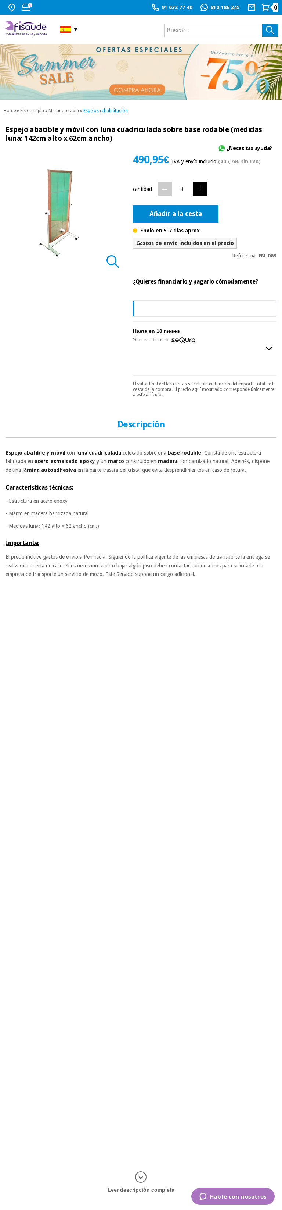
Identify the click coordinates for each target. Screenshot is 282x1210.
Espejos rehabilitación (105, 110)
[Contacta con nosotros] (252, 7)
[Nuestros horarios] (28, 7)
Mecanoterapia (63, 110)
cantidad (142, 189)
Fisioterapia (32, 110)
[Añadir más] (200, 189)
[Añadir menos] (165, 189)
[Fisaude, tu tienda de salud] (26, 29)
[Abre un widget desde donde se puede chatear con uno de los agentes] (233, 1197)
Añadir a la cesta (175, 213)
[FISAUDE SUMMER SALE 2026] (141, 72)
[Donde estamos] (12, 7)
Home (10, 110)
